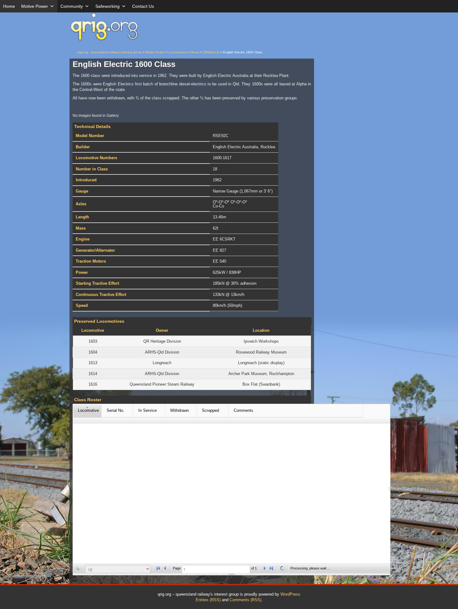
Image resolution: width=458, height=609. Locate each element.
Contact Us (143, 6)
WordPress (290, 594)
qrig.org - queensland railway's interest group (109, 52)
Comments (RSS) (245, 599)
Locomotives (178, 52)
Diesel (194, 52)
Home (9, 6)
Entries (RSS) (208, 599)
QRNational (211, 52)
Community (71, 6)
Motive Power (34, 6)
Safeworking (107, 6)
